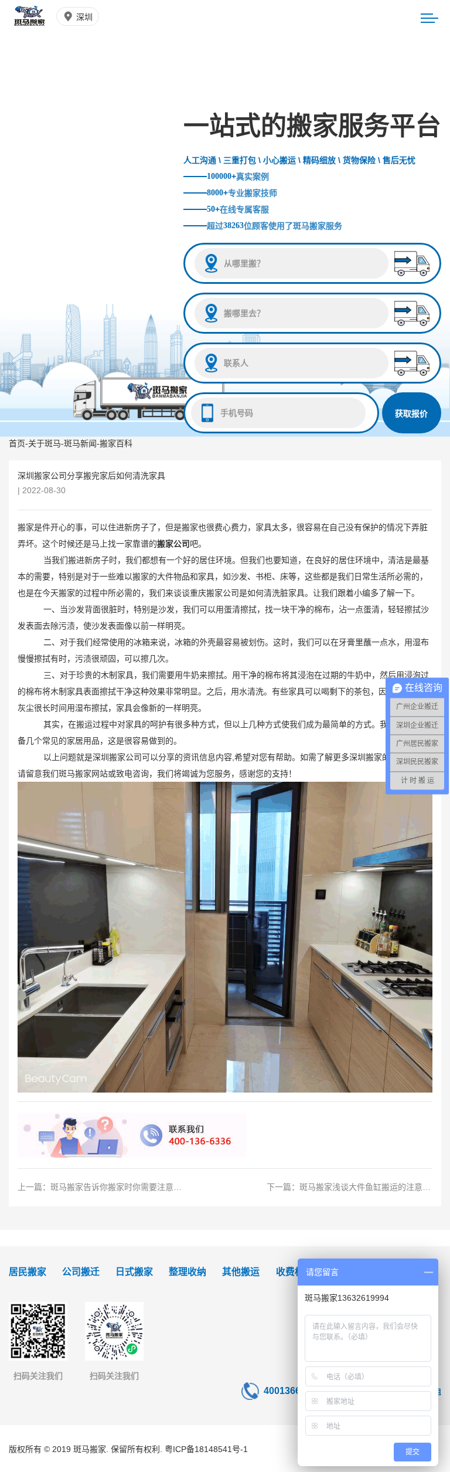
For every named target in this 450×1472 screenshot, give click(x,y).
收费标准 (294, 1272)
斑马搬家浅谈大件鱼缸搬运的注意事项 (369, 1187)
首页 (17, 443)
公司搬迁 (81, 1272)
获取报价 (411, 413)
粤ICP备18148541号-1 (206, 1449)
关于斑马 (44, 443)
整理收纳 (187, 1272)
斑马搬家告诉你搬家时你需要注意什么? (122, 1187)
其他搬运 (241, 1272)
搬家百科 (116, 443)
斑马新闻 (80, 443)
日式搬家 (134, 1272)
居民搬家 (27, 1272)
